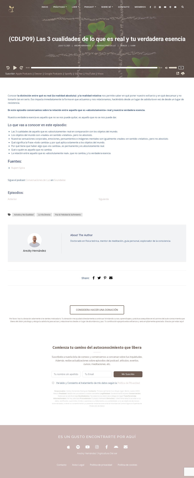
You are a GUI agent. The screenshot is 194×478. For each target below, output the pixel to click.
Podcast (89, 7)
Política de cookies (127, 464)
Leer (74, 7)
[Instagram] (155, 7)
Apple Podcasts (24, 73)
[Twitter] (99, 278)
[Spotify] (159, 7)
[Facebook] (150, 7)
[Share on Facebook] (94, 278)
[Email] (175, 7)
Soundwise (59, 180)
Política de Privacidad (128, 383)
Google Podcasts (53, 73)
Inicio (45, 7)
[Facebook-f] (107, 447)
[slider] (173, 69)
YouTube (90, 73)
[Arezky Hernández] (11, 8)
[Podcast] (170, 7)
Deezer (38, 73)
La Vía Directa (44, 215)
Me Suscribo (128, 374)
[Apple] (68, 447)
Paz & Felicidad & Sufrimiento (68, 215)
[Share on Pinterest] (105, 278)
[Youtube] (165, 7)
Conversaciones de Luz (38, 180)
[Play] (15, 68)
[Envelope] (126, 447)
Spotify (68, 73)
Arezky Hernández (82, 45)
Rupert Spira (18, 167)
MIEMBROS (140, 7)
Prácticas (59, 7)
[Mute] (166, 68)
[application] (95, 68)
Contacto (124, 7)
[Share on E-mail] (110, 278)
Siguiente (104, 199)
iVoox (100, 73)
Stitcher (79, 73)
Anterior (12, 199)
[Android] (116, 447)
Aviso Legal (78, 464)
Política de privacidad (101, 464)
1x (181, 67)
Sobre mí (106, 7)
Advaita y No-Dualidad (24, 215)
